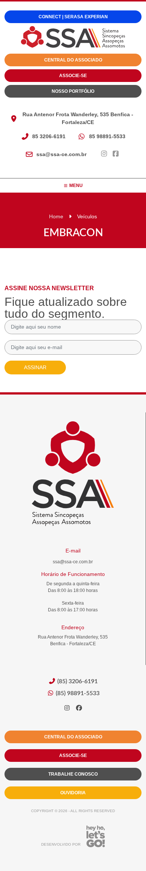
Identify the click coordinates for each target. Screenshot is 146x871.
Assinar (35, 367)
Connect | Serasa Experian (73, 16)
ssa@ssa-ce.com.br (61, 154)
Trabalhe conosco (73, 774)
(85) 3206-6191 (77, 681)
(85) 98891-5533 (77, 693)
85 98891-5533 (107, 136)
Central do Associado (73, 60)
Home (56, 216)
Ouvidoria (73, 792)
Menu (75, 185)
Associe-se (73, 75)
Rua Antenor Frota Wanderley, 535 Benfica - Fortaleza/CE (77, 118)
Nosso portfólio (73, 91)
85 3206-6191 (49, 136)
